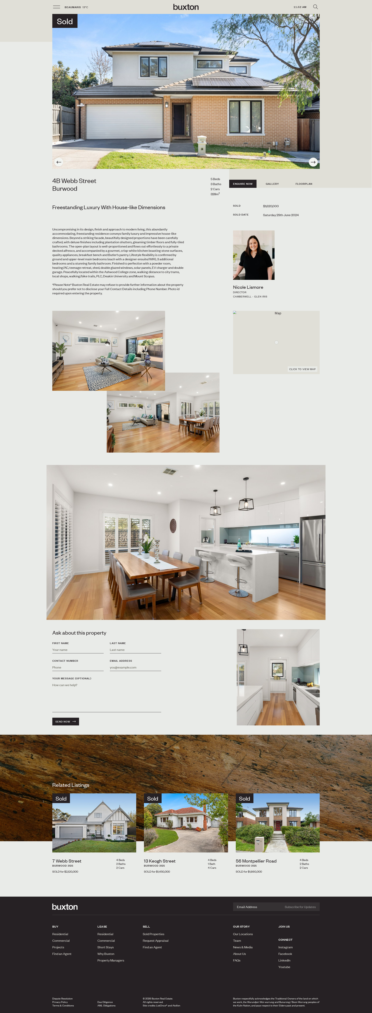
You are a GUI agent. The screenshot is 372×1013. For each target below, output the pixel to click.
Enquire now (243, 184)
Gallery (272, 184)
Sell (146, 926)
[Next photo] (313, 162)
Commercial (61, 940)
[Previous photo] (58, 162)
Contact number (65, 660)
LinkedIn (284, 960)
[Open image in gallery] (163, 413)
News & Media (243, 947)
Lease (102, 926)
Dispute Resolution (62, 998)
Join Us (284, 926)
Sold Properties (153, 934)
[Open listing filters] (315, 7)
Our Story (241, 926)
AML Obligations (106, 1005)
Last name (118, 643)
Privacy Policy (60, 1002)
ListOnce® (161, 1005)
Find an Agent (61, 953)
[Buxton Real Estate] (73, 907)
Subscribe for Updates (300, 907)
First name (60, 643)
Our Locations (243, 934)
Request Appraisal (156, 940)
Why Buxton (105, 953)
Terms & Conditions (63, 1005)
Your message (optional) (71, 678)
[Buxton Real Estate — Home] (186, 7)
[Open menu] (56, 7)
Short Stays (105, 947)
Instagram (285, 947)
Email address (121, 660)
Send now (62, 721)
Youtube (284, 967)
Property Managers (110, 960)
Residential (60, 934)
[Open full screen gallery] (186, 91)
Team (237, 940)
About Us (239, 953)
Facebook (285, 953)
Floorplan (304, 184)
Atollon (176, 1005)
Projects (58, 947)
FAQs (236, 960)
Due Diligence (105, 1002)
